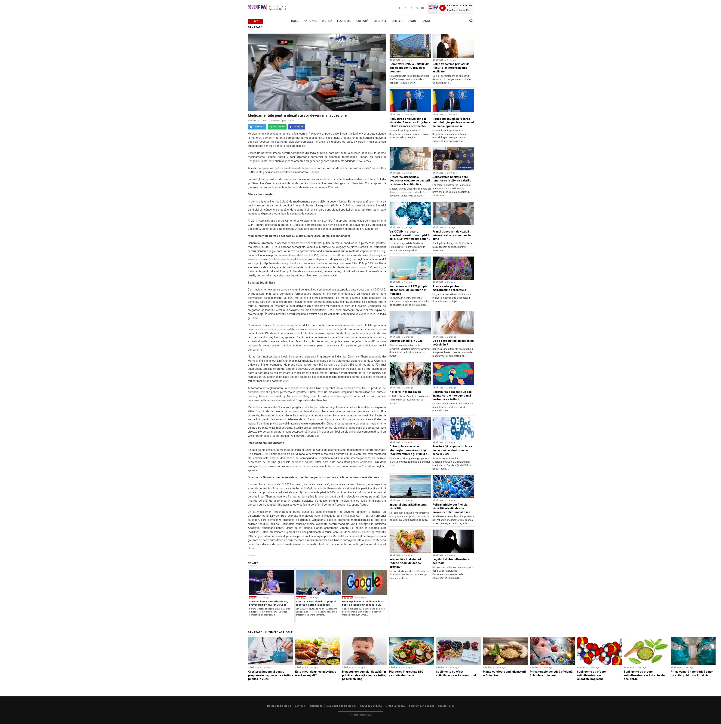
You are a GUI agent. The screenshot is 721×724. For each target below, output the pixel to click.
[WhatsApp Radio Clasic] (417, 8)
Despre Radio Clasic (279, 705)
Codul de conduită (371, 705)
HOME (295, 21)
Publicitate (315, 705)
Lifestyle (380, 21)
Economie (344, 21)
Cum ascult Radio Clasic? (341, 705)
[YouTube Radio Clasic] (422, 8)
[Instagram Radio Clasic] (411, 8)
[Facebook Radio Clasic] (400, 8)
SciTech (397, 21)
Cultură (362, 21)
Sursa (251, 555)
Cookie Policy (446, 705)
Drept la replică (395, 705)
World (327, 21)
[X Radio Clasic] (405, 8)
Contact (300, 705)
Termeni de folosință (421, 705)
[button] (450, 8)
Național (310, 21)
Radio (426, 21)
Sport (412, 21)
